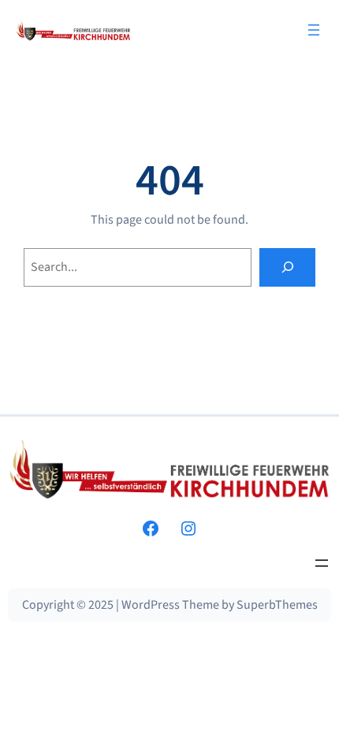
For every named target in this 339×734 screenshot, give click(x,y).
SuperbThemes (277, 605)
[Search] (287, 267)
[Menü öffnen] (313, 29)
